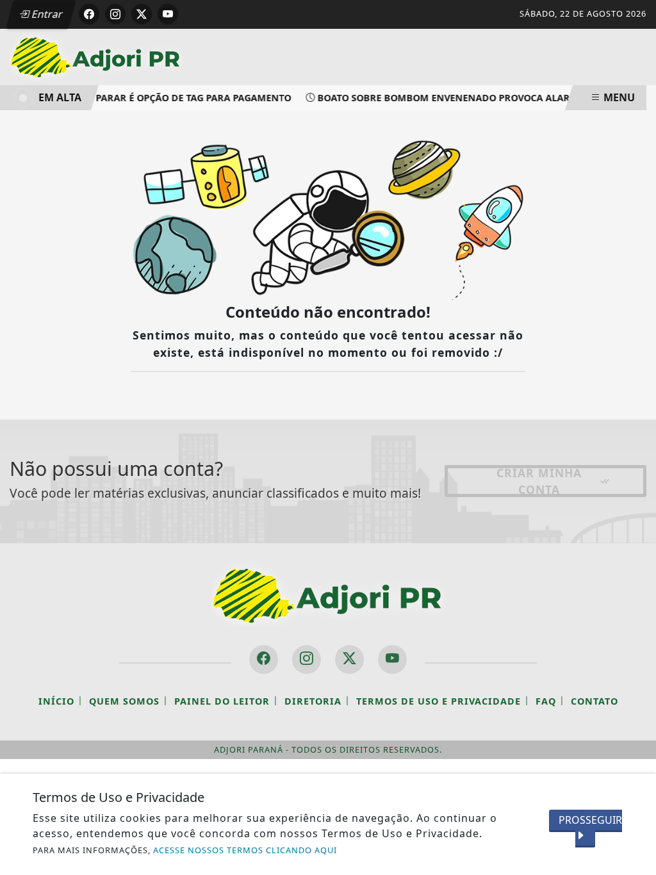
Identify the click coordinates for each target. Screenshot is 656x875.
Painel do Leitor (222, 701)
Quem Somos (124, 701)
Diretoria (312, 701)
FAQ (546, 701)
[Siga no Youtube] (168, 14)
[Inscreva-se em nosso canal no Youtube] (392, 659)
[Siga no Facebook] (89, 14)
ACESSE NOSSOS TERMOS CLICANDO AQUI (245, 850)
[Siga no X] (141, 14)
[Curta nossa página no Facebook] (263, 659)
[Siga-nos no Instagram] (306, 659)
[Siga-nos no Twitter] (349, 659)
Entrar (46, 14)
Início (56, 701)
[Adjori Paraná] (96, 56)
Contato (594, 701)
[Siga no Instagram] (115, 14)
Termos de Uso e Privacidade (438, 701)
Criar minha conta (539, 481)
